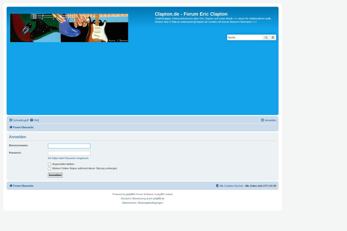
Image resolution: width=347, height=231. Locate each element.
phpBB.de (159, 198)
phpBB (130, 194)
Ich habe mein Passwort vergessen (68, 158)
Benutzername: (18, 145)
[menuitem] (34, 120)
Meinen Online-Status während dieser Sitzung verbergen (84, 168)
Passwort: (15, 152)
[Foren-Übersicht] (81, 62)
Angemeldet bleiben (63, 164)
